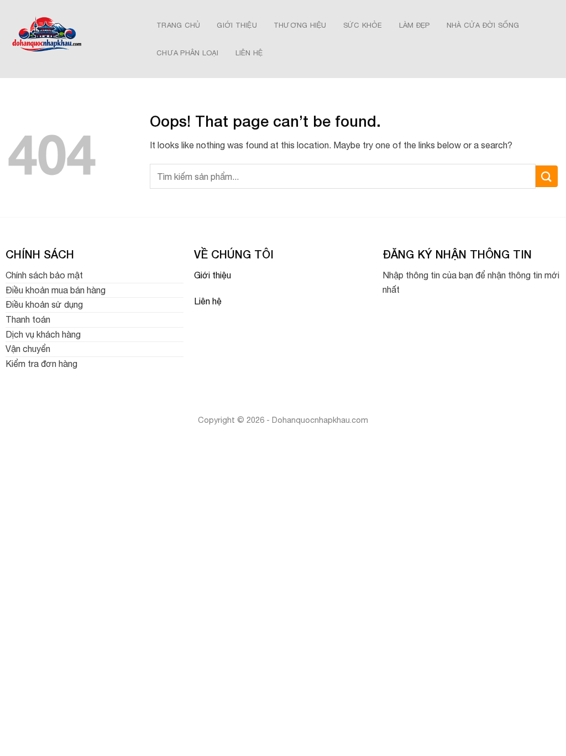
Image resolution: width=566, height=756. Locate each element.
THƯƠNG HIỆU (300, 25)
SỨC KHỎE (362, 25)
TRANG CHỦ (178, 25)
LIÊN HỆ (249, 53)
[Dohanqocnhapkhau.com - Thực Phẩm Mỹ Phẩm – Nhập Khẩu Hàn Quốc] (70, 39)
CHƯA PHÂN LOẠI (187, 53)
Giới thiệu (212, 275)
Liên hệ (208, 301)
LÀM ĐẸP (414, 25)
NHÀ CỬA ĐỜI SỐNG (483, 25)
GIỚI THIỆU (237, 25)
